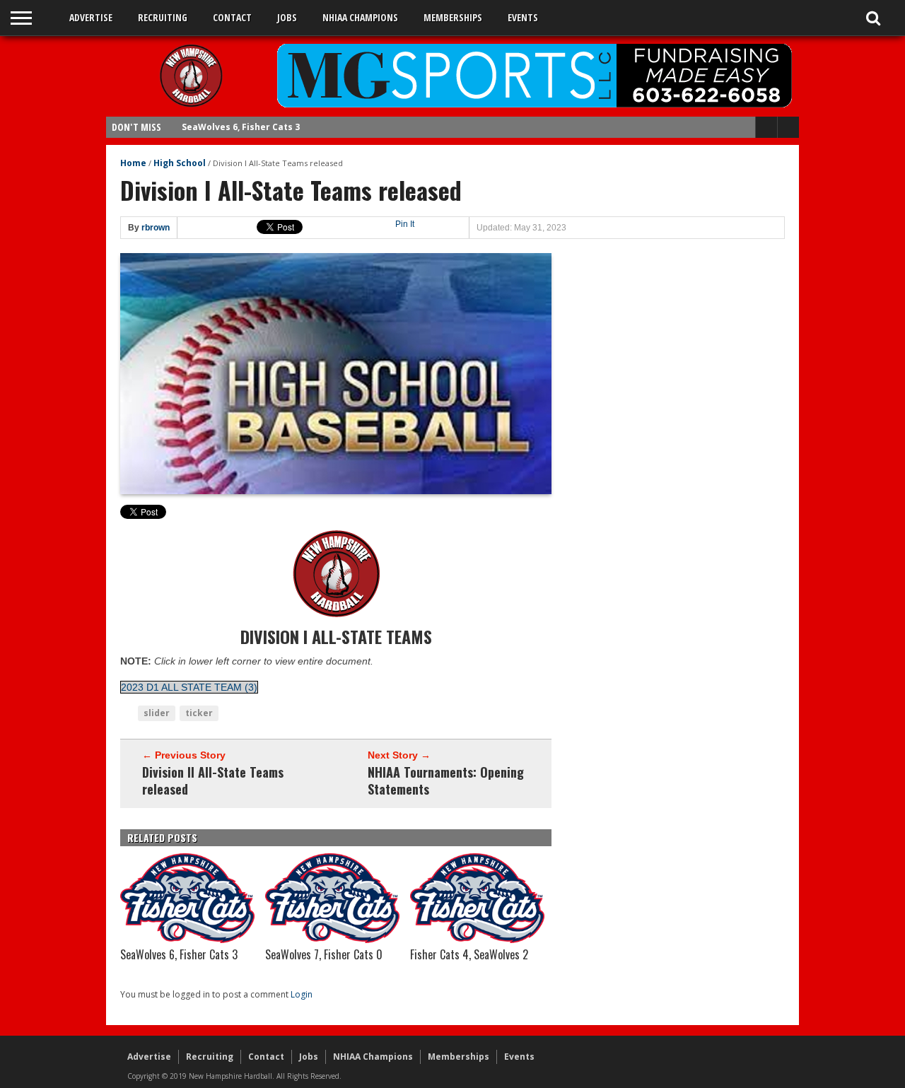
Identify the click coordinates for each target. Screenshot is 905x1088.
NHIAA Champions (360, 17)
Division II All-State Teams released (213, 780)
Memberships (453, 17)
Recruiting (162, 17)
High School (179, 163)
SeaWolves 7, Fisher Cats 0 (324, 954)
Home (133, 163)
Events (523, 17)
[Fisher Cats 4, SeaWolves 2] (477, 939)
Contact (232, 17)
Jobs (287, 17)
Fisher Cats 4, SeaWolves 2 (469, 954)
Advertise (90, 17)
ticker (199, 713)
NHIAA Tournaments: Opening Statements (446, 780)
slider (157, 713)
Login (302, 994)
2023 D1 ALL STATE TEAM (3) (189, 687)
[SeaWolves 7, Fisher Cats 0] (332, 939)
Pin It (404, 224)
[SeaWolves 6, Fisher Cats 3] (187, 939)
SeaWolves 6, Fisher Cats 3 (241, 127)
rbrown (155, 228)
